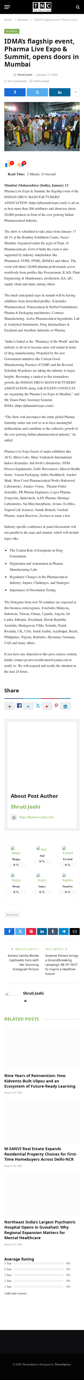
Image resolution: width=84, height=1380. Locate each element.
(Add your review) (15, 1293)
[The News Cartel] (42, 7)
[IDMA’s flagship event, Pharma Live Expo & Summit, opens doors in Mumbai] (42, 126)
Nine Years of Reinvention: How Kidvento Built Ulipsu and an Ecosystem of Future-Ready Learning (39, 1081)
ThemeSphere (63, 1364)
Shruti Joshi (24, 75)
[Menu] (7, 7)
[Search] (77, 7)
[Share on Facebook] (15, 92)
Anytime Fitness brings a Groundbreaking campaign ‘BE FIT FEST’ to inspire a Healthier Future (61, 964)
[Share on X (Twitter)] (37, 92)
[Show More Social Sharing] (76, 92)
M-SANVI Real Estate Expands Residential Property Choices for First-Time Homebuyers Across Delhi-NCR (40, 1154)
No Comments (17, 81)
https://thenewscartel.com (36, 817)
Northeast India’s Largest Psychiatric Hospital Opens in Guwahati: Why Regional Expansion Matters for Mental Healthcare (40, 1229)
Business (12, 31)
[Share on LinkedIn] (59, 92)
